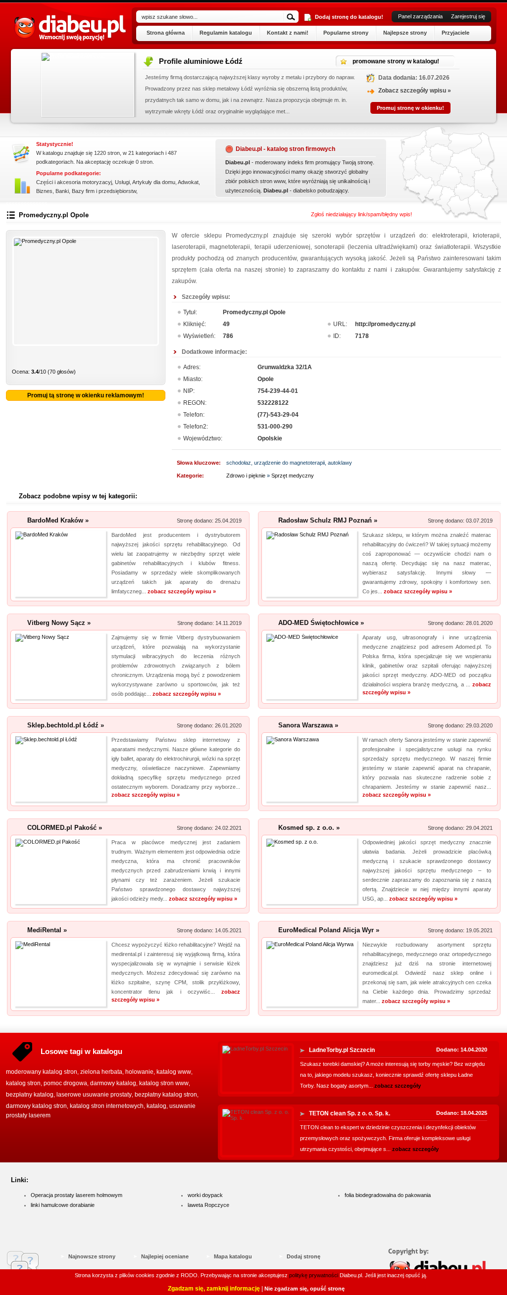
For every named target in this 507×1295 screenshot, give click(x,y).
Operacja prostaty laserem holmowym (76, 1195)
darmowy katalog (113, 1083)
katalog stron (23, 1083)
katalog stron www (164, 1083)
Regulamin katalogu (226, 33)
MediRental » (47, 930)
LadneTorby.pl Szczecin (342, 1050)
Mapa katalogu (233, 1256)
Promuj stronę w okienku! (151, 108)
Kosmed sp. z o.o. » (309, 827)
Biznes (44, 191)
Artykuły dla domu (153, 182)
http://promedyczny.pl (385, 324)
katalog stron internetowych (107, 1106)
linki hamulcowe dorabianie (63, 1205)
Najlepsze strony (405, 33)
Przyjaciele (455, 33)
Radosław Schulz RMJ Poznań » (327, 520)
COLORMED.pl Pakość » (64, 827)
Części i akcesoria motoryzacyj (74, 182)
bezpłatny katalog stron (166, 1094)
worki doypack (205, 1195)
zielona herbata (101, 1071)
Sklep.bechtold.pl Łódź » (65, 725)
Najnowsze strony (91, 1256)
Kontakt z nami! (287, 33)
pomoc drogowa (65, 1083)
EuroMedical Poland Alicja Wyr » (328, 930)
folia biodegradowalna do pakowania (388, 1195)
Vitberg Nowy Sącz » (59, 622)
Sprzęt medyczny (292, 476)
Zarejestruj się (468, 16)
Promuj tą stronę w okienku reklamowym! (85, 395)
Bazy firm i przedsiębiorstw (104, 191)
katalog (156, 1106)
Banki (62, 191)
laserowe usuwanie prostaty (94, 1094)
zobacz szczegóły (397, 1086)
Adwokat (188, 182)
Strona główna (166, 33)
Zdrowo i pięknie (245, 476)
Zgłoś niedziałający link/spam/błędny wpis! (361, 214)
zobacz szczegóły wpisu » (182, 591)
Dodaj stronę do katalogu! (349, 17)
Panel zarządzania (420, 16)
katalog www (173, 1071)
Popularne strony (345, 33)
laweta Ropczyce (208, 1205)
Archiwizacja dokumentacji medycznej (386, 61)
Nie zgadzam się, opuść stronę (304, 1289)
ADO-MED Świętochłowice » (321, 622)
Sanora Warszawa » (308, 725)
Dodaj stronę (303, 1256)
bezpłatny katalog (29, 1094)
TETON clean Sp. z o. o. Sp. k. (349, 1113)
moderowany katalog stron (41, 1071)
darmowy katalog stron (36, 1106)
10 (153, 358)
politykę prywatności (313, 1275)
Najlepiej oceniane (165, 1256)
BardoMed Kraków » (58, 520)
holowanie (139, 1071)
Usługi (122, 182)
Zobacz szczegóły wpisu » (155, 90)
